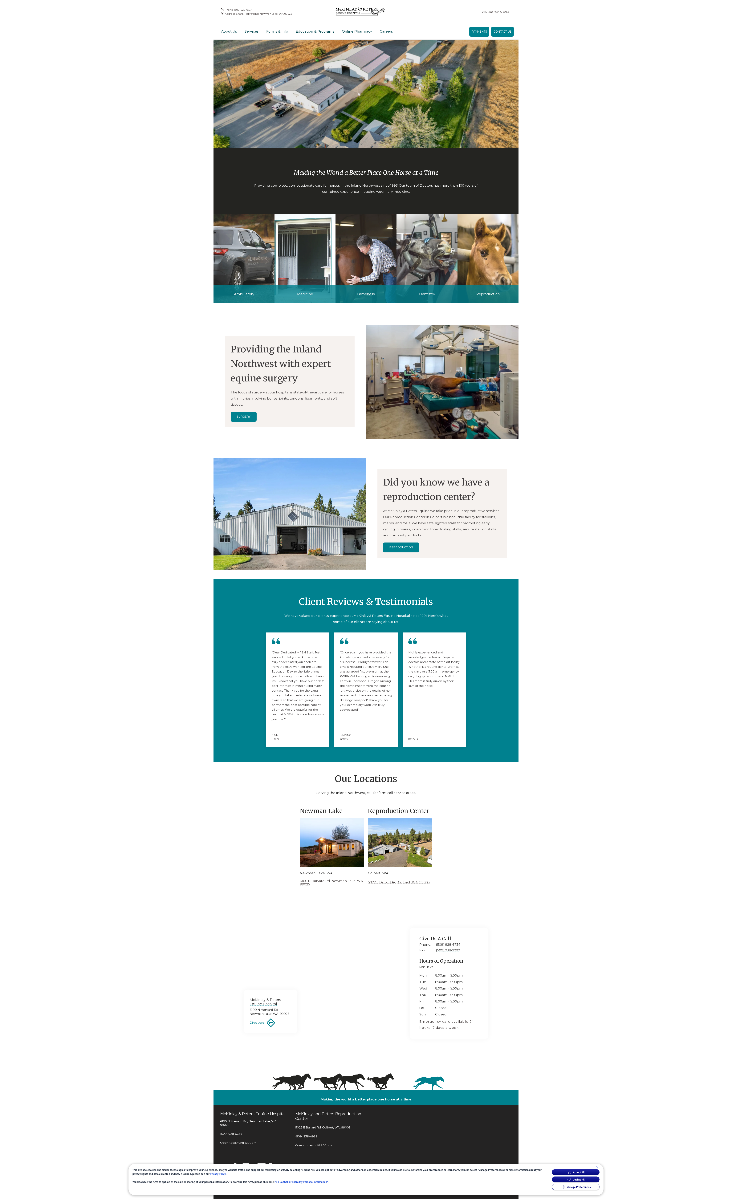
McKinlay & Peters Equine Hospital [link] (253, 1114)
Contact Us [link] (502, 31)
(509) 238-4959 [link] (306, 1136)
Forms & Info (277, 31)
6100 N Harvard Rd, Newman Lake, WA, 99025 (332, 882)
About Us (229, 31)
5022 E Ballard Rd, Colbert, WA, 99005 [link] (323, 1127)
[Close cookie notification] (597, 1166)
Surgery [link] (243, 416)
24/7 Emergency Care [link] (495, 12)
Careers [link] (386, 31)
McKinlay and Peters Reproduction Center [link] (328, 1116)
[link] (360, 12)
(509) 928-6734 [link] (231, 1134)
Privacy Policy (218, 1174)
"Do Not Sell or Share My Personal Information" (301, 1182)
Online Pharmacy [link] (357, 31)
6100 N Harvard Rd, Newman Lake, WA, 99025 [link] (248, 1123)
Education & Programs (315, 31)
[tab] (427, 967)
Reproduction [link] (401, 547)
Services (252, 31)
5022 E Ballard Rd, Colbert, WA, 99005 (399, 882)
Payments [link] (479, 31)
